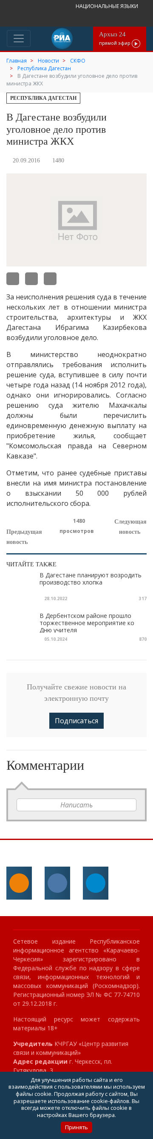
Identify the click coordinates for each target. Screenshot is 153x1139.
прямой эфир (115, 38)
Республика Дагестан (43, 98)
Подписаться (76, 720)
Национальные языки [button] (107, 6)
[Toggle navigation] (19, 38)
